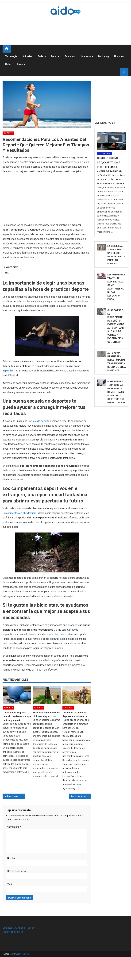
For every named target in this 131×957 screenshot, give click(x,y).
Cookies (32, 927)
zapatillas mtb (10, 370)
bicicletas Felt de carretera (58, 634)
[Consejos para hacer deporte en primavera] (76, 695)
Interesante (87, 56)
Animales (27, 56)
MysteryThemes (21, 954)
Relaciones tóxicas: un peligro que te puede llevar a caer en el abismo (16, 796)
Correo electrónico (16, 871)
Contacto (7, 927)
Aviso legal (19, 927)
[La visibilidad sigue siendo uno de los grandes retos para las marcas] (101, 247)
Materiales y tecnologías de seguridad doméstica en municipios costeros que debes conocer (116, 392)
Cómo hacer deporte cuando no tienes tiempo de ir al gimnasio (17, 716)
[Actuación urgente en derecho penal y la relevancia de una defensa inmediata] (101, 354)
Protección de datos (13, 931)
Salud (8, 64)
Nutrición (119, 56)
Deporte (55, 56)
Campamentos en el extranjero (19, 513)
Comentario (14, 827)
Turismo (21, 64)
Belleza (42, 56)
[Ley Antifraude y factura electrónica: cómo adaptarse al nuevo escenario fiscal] (101, 276)
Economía (70, 56)
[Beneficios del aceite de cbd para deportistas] (47, 695)
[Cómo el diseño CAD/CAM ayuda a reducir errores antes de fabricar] (111, 141)
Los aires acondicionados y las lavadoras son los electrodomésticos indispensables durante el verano (81, 796)
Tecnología (11, 56)
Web (9, 884)
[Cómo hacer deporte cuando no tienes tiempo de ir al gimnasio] (17, 695)
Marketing (103, 56)
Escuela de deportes (39, 421)
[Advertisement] (70, 26)
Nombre (11, 858)
